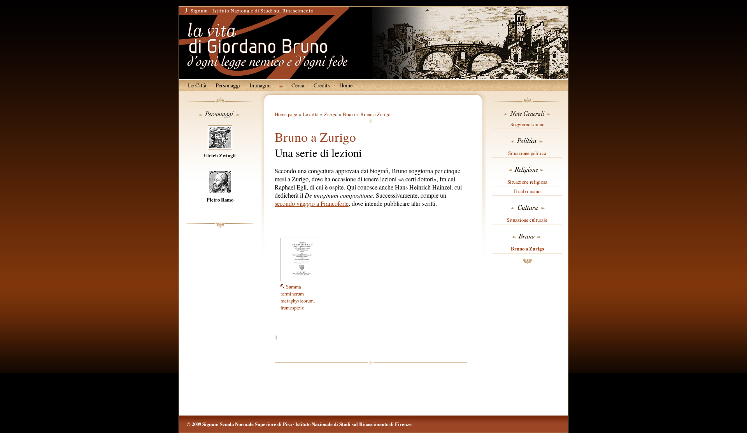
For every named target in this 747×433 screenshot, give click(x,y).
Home (345, 85)
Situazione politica (527, 153)
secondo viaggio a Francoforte (312, 203)
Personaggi (228, 85)
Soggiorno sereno (527, 124)
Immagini (260, 85)
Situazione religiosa (527, 181)
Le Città (197, 85)
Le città (311, 114)
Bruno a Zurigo (527, 248)
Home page (286, 114)
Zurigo (330, 114)
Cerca (297, 85)
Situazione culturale (527, 219)
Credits (322, 85)
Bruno (349, 114)
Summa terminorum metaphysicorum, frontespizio (298, 297)
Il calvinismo (527, 191)
